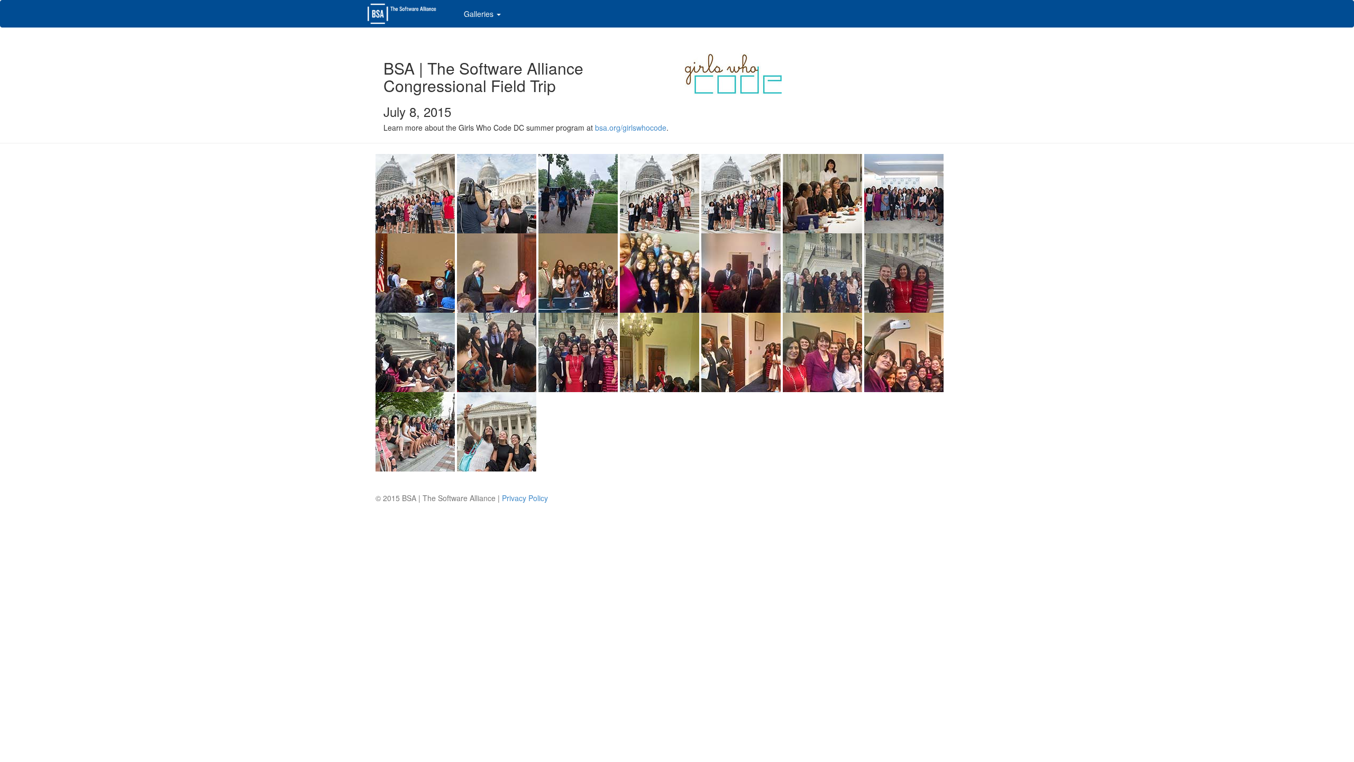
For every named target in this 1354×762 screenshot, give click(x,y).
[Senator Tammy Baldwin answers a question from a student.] (415, 271)
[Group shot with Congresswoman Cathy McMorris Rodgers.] (822, 351)
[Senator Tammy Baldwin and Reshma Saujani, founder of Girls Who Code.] (496, 271)
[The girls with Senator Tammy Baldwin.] (578, 271)
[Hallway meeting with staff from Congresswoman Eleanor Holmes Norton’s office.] (741, 271)
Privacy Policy (525, 498)
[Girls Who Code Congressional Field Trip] (415, 192)
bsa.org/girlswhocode (630, 127)
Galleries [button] (480, 13)
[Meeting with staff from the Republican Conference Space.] (741, 351)
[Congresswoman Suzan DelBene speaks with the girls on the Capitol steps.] (415, 351)
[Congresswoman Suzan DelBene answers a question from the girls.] (496, 351)
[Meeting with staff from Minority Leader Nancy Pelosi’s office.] (659, 351)
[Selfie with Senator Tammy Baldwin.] (659, 271)
